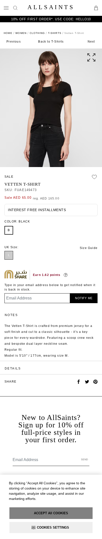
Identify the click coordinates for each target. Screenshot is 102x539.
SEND (84, 459)
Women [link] (20, 33)
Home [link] (8, 33)
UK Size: (11, 247)
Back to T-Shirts (51, 41)
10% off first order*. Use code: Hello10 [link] (51, 19)
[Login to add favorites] (94, 176)
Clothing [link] (37, 33)
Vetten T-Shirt (22, 184)
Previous (13, 41)
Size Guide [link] (89, 248)
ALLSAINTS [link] (50, 7)
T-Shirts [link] (55, 33)
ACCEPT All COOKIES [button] (51, 513)
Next (91, 41)
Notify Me (84, 298)
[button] (51, 527)
